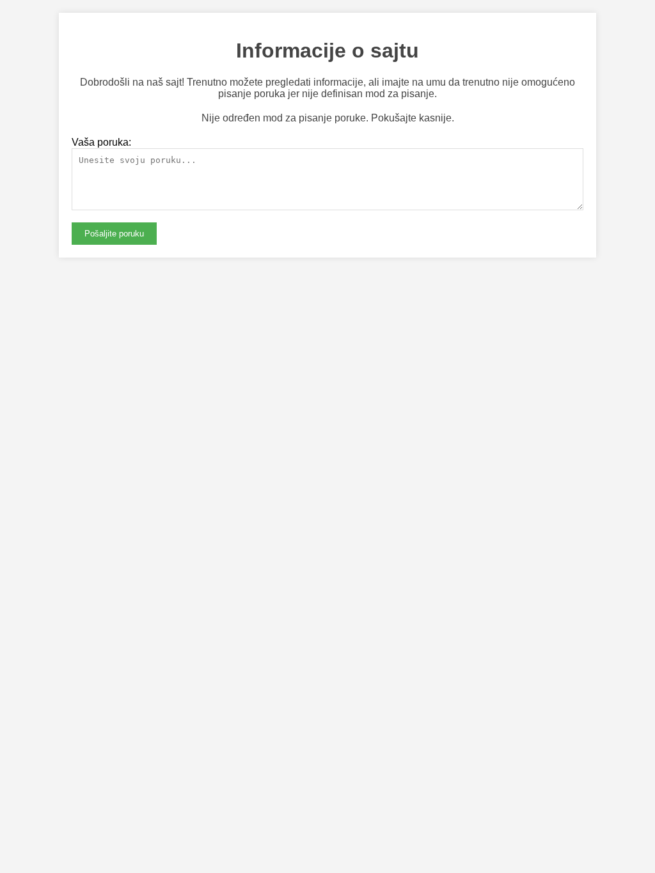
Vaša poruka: (101, 142)
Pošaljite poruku (114, 233)
